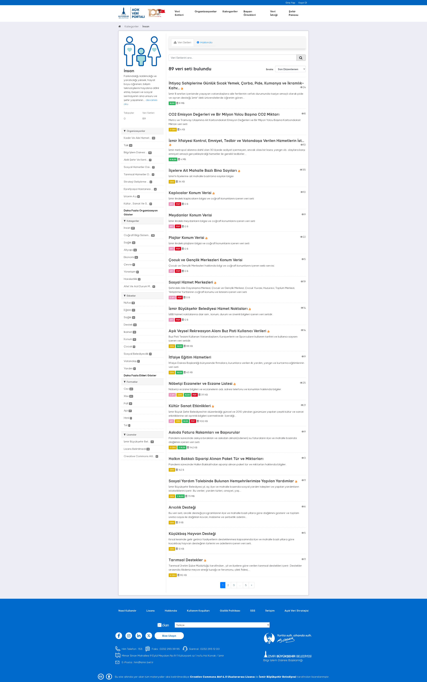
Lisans (150, 610)
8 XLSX (173, 159)
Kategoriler (230, 11)
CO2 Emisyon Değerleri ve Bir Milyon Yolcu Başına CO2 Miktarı (224, 114)
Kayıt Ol (303, 2)
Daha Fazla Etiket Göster (140, 375)
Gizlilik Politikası (230, 610)
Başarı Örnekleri (250, 12)
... (240, 585)
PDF (178, 204)
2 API (172, 394)
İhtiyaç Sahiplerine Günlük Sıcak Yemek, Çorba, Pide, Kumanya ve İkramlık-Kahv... (236, 85)
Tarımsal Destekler (186, 559)
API (171, 204)
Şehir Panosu (293, 12)
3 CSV (173, 575)
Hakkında (206, 42)
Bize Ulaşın (169, 635)
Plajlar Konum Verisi (186, 237)
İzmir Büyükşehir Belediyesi (277, 676)
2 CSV (173, 129)
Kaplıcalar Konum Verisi (190, 192)
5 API (172, 297)
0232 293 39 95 (170, 649)
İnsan (145, 26)
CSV (172, 181)
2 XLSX (182, 447)
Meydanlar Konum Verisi (190, 214)
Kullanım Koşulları (198, 610)
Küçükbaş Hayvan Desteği (192, 533)
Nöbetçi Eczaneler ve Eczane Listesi (200, 383)
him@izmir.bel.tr (143, 662)
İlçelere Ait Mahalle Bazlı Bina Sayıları (203, 170)
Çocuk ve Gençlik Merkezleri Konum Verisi (205, 259)
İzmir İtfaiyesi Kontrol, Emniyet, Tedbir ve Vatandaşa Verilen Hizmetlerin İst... (236, 140)
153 (140, 649)
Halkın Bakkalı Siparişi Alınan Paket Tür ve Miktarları (216, 458)
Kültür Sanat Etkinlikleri (190, 405)
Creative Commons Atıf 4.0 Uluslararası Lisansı (222, 676)
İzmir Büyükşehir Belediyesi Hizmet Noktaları (208, 308)
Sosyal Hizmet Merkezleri (191, 282)
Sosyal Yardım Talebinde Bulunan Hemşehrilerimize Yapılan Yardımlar (231, 480)
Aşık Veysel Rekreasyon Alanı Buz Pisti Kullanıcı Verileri (217, 330)
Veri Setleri (179, 12)
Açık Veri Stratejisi (297, 610)
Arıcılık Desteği (182, 507)
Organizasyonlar (206, 11)
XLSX (172, 103)
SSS (252, 610)
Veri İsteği (274, 12)
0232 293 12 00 (210, 649)
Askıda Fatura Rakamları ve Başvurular (204, 432)
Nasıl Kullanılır (127, 610)
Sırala (269, 69)
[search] (301, 57)
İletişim (270, 610)
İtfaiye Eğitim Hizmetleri (190, 356)
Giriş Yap (290, 2)
